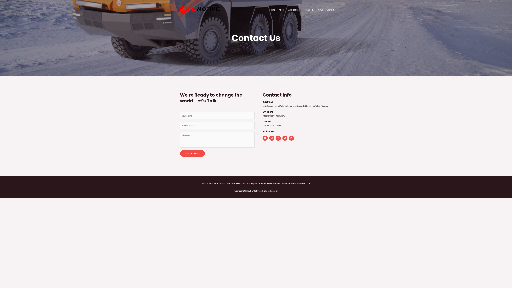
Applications (293, 10)
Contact (330, 10)
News (320, 10)
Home (272, 10)
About (281, 10)
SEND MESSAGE (192, 153)
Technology (308, 10)
